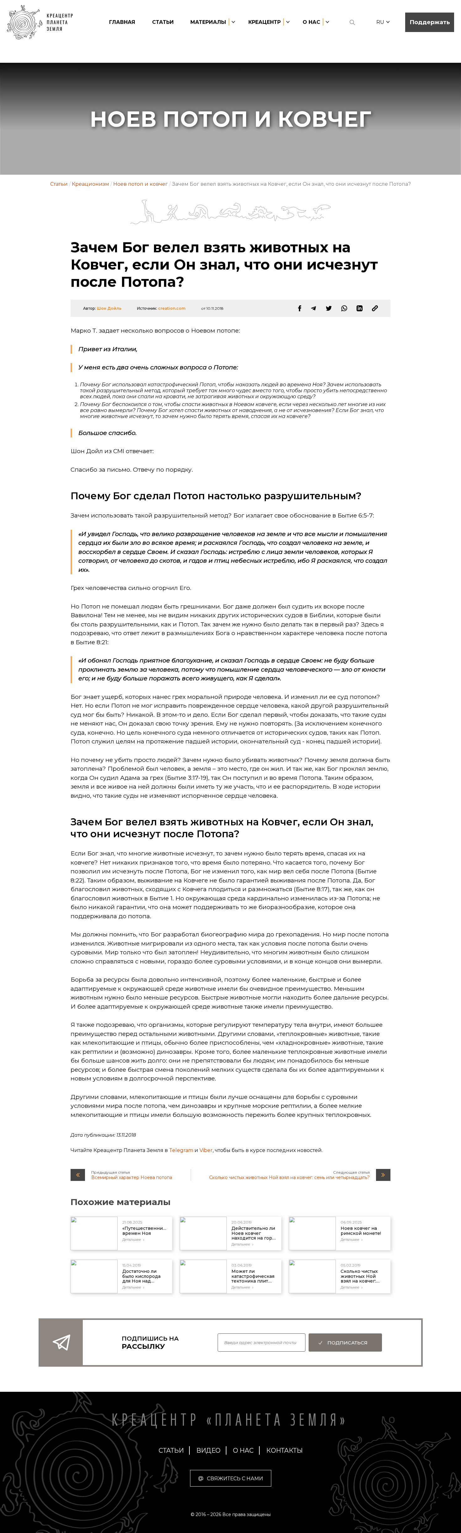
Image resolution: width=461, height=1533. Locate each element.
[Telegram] (313, 308)
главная (122, 22)
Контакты (284, 1450)
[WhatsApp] (344, 308)
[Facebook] (300, 308)
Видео (208, 1450)
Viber (206, 1150)
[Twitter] (329, 308)
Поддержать (430, 22)
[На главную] (43, 22)
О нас (243, 1450)
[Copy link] (375, 308)
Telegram (181, 1150)
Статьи (163, 22)
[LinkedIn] (360, 308)
